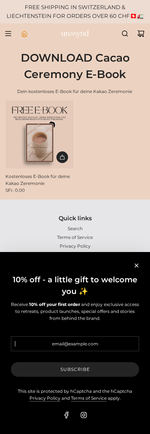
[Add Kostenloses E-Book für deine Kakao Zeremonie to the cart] (62, 157)
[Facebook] (67, 415)
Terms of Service (89, 398)
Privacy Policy (44, 398)
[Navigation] (8, 34)
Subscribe (75, 369)
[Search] (125, 34)
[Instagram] (84, 415)
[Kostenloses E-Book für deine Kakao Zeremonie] (39, 134)
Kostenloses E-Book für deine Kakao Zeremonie (37, 180)
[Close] (137, 265)
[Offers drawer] (24, 34)
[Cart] (141, 34)
